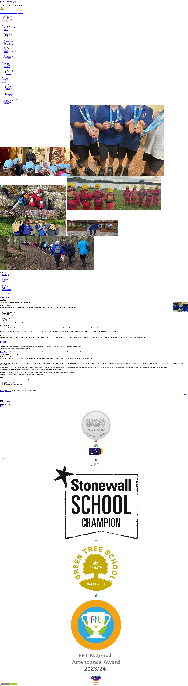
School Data (6, 52)
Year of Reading (6, 76)
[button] (15, 2)
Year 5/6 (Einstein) (7, 67)
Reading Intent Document (4, 309)
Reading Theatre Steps (3, 352)
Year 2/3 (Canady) (7, 65)
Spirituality (6, 46)
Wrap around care (7, 43)
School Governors (7, 58)
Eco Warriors (8, 72)
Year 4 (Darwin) (6, 66)
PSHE (7, 92)
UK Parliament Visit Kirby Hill (9, 104)
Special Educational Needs (8, 41)
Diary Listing (6, 79)
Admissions (6, 50)
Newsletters (6, 78)
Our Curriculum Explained (6, 274)
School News (6, 81)
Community (4, 54)
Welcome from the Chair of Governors (12, 60)
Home (3, 24)
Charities (5, 55)
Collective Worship (7, 32)
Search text (2, 2)
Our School (4, 28)
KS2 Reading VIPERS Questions (5, 342)
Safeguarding (4, 25)
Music (7, 91)
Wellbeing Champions (9, 71)
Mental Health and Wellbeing (8, 44)
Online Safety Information (8, 26)
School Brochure (9, 35)
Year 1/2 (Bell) (6, 64)
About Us (5, 29)
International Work (7, 48)
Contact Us (6, 30)
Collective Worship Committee (11, 70)
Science (7, 96)
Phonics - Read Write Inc (10, 94)
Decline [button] (5, 684)
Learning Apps (8, 98)
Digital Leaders (8, 74)
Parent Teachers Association (8, 56)
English (7, 87)
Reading (7, 93)
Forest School (6, 103)
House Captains (8, 68)
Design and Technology (10, 86)
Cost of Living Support (7, 61)
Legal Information (3, 405)
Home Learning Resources (6, 289)
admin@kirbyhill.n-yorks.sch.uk (6, 401)
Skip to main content (3, 0)
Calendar (5, 80)
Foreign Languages (9, 88)
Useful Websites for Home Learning (11, 99)
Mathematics (8, 90)
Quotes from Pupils (7, 37)
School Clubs (6, 36)
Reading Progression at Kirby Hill (5, 391)
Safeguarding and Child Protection (9, 27)
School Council (8, 69)
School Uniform (6, 40)
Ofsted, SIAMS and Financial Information (10, 51)
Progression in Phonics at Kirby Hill (6, 333)
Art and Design (8, 84)
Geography (8, 89)
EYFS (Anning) (6, 63)
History (3, 281)
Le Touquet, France (7, 101)
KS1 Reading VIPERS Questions (5, 341)
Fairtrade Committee (9, 73)
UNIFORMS (2, 1)
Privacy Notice (2, 406)
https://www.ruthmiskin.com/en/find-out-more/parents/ (9, 375)
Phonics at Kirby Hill (5, 297)
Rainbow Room (8, 45)
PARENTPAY (7, 1)
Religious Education (9, 95)
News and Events (5, 77)
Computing (8, 85)
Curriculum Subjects (7, 83)
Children (3, 62)
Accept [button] (13, 684)
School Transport (9, 34)
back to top (186, 394)
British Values (6, 47)
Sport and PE (4, 288)
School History (6, 39)
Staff (5, 42)
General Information (7, 33)
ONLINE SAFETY (12, 1)
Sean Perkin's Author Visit (8, 102)
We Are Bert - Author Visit (8, 100)
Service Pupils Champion (8, 57)
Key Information (4, 49)
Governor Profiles (9, 59)
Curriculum (4, 82)
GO (13, 2)
